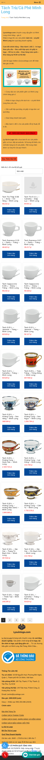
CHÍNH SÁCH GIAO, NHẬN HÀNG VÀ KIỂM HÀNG (21, 719)
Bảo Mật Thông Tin (9, 711)
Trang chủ (4, 17)
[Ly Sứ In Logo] (4, 2)
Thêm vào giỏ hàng (11, 211)
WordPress (19, 758)
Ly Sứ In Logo (7, 638)
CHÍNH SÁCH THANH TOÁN (13, 715)
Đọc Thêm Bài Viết (9, 159)
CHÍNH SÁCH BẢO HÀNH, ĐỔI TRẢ (15, 723)
